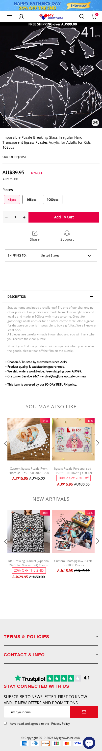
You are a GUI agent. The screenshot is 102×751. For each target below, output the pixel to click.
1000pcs (52, 199)
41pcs (12, 199)
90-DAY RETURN (56, 384)
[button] (4, 453)
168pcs (31, 199)
